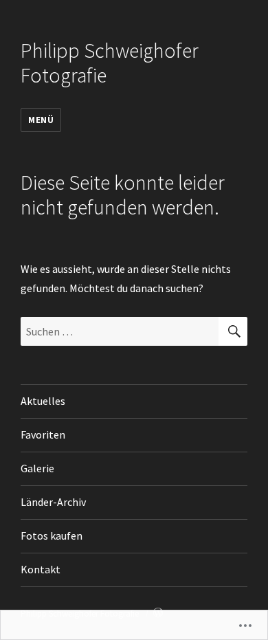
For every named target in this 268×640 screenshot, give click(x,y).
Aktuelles (43, 401)
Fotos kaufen (51, 535)
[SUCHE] (233, 331)
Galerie (37, 468)
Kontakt (40, 569)
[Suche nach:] (120, 331)
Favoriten (43, 434)
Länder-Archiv (53, 502)
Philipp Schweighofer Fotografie (110, 63)
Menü (41, 120)
